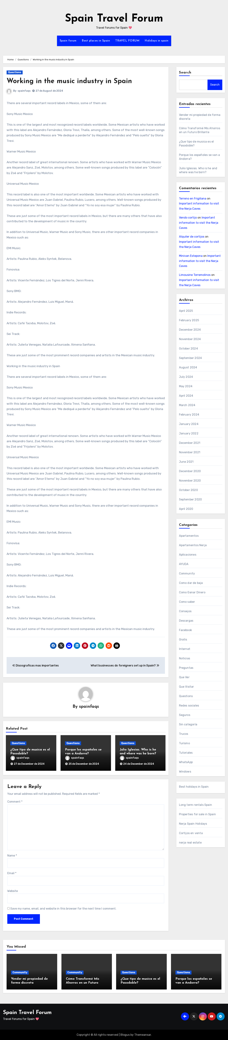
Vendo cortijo (188, 217)
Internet (184, 649)
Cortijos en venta (191, 833)
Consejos (185, 611)
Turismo (184, 743)
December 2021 (189, 443)
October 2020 (188, 490)
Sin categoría (188, 724)
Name (12, 855)
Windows (185, 771)
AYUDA (184, 564)
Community (187, 573)
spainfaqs (24, 90)
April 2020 (186, 509)
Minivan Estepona (191, 256)
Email (11, 873)
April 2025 (186, 310)
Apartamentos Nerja (193, 545)
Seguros (184, 715)
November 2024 (190, 339)
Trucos (183, 734)
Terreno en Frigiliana (192, 198)
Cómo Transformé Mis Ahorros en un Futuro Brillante (82, 982)
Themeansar (142, 1034)
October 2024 (188, 348)
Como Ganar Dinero (192, 592)
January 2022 (188, 433)
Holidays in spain (157, 40)
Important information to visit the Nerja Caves (198, 223)
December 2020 (190, 471)
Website (12, 891)
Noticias (184, 658)
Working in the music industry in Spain (69, 81)
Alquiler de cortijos (191, 236)
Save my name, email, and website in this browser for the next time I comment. (63, 908)
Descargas (186, 620)
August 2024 (188, 367)
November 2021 (189, 452)
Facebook (185, 630)
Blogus (125, 1034)
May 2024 (186, 386)
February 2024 (189, 414)
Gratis (183, 639)
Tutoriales (186, 752)
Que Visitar (186, 686)
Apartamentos (189, 535)
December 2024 (190, 329)
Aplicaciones (187, 554)
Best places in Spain (96, 40)
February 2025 (189, 320)
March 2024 (187, 405)
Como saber (187, 601)
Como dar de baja (191, 583)
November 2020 (190, 480)
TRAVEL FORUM (127, 40)
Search (185, 72)
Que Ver (184, 677)
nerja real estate (190, 842)
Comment (14, 801)
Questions (14, 72)
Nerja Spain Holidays (193, 823)
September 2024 (190, 358)
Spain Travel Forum (114, 19)
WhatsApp (186, 762)
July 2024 (186, 377)
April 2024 (186, 395)
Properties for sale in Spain (197, 814)
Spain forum (68, 40)
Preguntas (186, 667)
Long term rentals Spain (195, 805)
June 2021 (186, 461)
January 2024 (188, 424)
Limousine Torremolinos (195, 275)
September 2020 (190, 499)
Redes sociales (189, 705)
